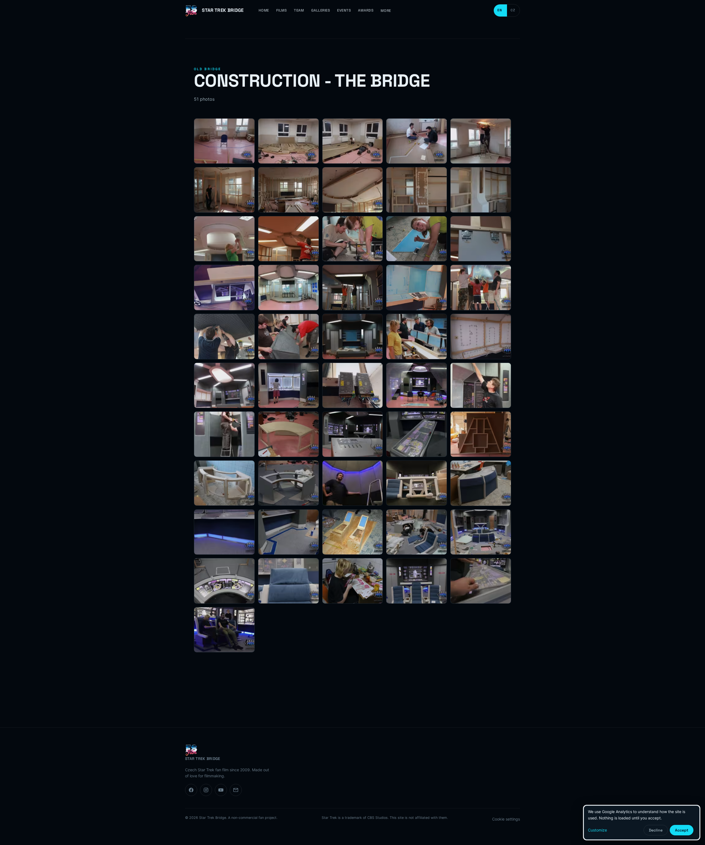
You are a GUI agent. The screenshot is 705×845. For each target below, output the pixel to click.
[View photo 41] (224, 532)
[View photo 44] (416, 532)
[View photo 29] (416, 385)
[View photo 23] (352, 336)
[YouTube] (221, 790)
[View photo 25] (480, 336)
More (386, 10)
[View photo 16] (224, 287)
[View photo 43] (352, 532)
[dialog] (641, 822)
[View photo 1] (224, 141)
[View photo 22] (288, 336)
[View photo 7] (288, 190)
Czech (513, 10)
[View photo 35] (480, 434)
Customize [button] (597, 830)
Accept (681, 830)
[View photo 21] (224, 336)
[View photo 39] (416, 483)
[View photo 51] (224, 630)
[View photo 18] (352, 287)
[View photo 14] (416, 239)
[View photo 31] (224, 434)
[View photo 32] (288, 434)
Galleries (320, 10)
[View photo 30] (480, 385)
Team (299, 10)
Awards (365, 10)
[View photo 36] (224, 483)
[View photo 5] (480, 141)
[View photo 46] (224, 581)
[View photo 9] (416, 190)
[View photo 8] (352, 190)
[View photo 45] (480, 532)
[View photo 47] (288, 581)
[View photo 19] (416, 287)
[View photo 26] (224, 385)
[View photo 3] (352, 141)
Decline (656, 830)
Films (281, 10)
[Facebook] (191, 790)
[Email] (236, 790)
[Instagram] (206, 790)
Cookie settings (506, 819)
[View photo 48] (352, 581)
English (500, 10)
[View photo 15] (480, 239)
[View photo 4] (416, 141)
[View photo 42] (288, 532)
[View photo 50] (480, 581)
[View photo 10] (480, 190)
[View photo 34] (416, 434)
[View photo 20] (480, 287)
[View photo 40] (480, 483)
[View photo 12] (288, 239)
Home (264, 10)
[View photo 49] (416, 581)
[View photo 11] (224, 239)
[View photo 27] (288, 385)
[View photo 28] (352, 385)
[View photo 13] (352, 239)
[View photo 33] (352, 434)
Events (344, 10)
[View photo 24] (416, 336)
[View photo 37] (288, 483)
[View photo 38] (352, 483)
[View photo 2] (288, 141)
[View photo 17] (288, 287)
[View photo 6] (224, 190)
